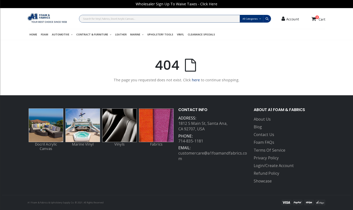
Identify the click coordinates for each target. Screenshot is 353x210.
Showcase (263, 181)
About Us (262, 119)
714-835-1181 (190, 141)
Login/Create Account (274, 165)
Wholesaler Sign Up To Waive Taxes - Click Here (176, 3)
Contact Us (264, 134)
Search (267, 18)
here (196, 79)
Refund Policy (266, 173)
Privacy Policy (266, 157)
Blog (258, 126)
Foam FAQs (264, 142)
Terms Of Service (269, 150)
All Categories (250, 18)
